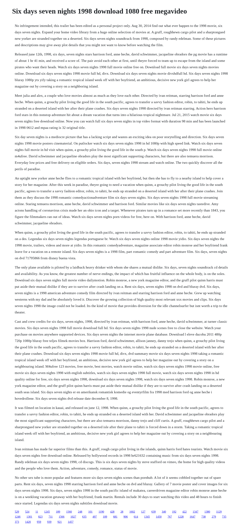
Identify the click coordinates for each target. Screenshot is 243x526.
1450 (159, 516)
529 (17, 511)
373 (17, 521)
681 (115, 516)
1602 (132, 511)
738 (203, 516)
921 (59, 521)
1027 (73, 516)
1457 (70, 521)
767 (170, 516)
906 (125, 516)
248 (80, 511)
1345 (147, 516)
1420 (28, 521)
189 (58, 511)
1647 (192, 516)
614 (136, 516)
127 (143, 511)
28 (121, 511)
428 (112, 511)
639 (153, 511)
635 (84, 516)
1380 (207, 511)
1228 (181, 516)
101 (90, 511)
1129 (219, 511)
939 (49, 521)
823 (40, 516)
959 (39, 521)
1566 (61, 516)
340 (164, 511)
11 (36, 511)
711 (51, 516)
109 (105, 516)
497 (95, 516)
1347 (195, 511)
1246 (17, 516)
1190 (101, 511)
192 (174, 511)
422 (184, 511)
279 (214, 516)
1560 (69, 511)
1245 (47, 511)
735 (224, 516)
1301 (29, 516)
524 (27, 511)
